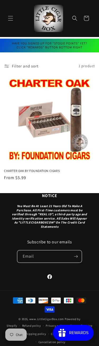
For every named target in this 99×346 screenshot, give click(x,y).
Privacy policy (55, 325)
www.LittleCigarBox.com (46, 319)
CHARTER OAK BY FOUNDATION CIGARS (32, 171)
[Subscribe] (76, 256)
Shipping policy (35, 334)
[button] (10, 18)
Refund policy (31, 325)
